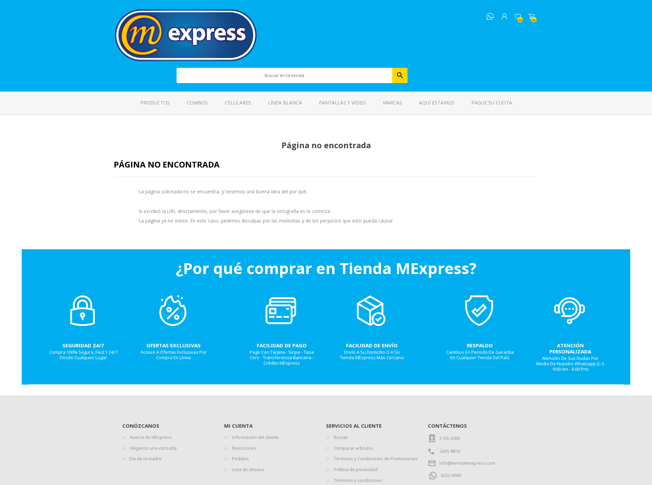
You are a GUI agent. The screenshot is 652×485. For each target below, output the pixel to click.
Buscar (400, 75)
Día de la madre (145, 458)
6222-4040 (451, 475)
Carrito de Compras (531, 16)
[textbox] (284, 75)
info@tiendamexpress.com (467, 463)
